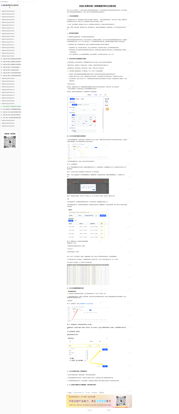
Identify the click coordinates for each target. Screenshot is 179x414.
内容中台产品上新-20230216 (8, 84)
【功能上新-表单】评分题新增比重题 (10, 70)
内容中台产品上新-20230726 (8, 50)
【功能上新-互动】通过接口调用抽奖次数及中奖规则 (13, 112)
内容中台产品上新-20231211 (8, 42)
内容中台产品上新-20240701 (8, 33)
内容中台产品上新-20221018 (8, 98)
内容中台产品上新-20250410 (8, 22)
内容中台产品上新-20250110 (8, 25)
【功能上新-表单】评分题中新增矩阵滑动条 (11, 75)
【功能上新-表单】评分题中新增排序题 (10, 67)
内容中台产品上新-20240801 (8, 30)
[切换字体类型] (33, 2)
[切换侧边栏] (23, 2)
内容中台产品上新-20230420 (8, 78)
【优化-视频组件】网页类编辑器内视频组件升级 (12, 109)
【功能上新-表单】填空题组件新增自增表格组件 (12, 58)
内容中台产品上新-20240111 (8, 39)
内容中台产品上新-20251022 (8, 14)
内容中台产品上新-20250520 (8, 126)
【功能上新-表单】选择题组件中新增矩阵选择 (12, 64)
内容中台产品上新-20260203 (8, 11)
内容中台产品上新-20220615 (8, 123)
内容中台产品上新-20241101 (8, 28)
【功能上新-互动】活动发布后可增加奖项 (11, 114)
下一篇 (108, 410)
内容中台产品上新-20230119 (8, 86)
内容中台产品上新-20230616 (8, 53)
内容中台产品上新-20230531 (8, 56)
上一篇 (90, 410)
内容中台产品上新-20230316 (8, 81)
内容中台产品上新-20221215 (8, 89)
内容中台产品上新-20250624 (8, 19)
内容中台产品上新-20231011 (8, 44)
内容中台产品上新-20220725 (8, 103)
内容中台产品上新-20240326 (8, 36)
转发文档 (95, 392)
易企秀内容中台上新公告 (10, 5)
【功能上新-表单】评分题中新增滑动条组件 (11, 72)
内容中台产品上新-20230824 (8, 47)
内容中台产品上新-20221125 (8, 92)
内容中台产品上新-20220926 (8, 100)
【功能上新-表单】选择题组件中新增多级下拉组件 (13, 61)
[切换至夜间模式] (36, 2)
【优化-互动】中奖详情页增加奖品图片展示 (11, 117)
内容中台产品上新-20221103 (8, 95)
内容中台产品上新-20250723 (8, 16)
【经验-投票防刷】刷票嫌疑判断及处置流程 (11, 106)
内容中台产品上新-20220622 (8, 120)
